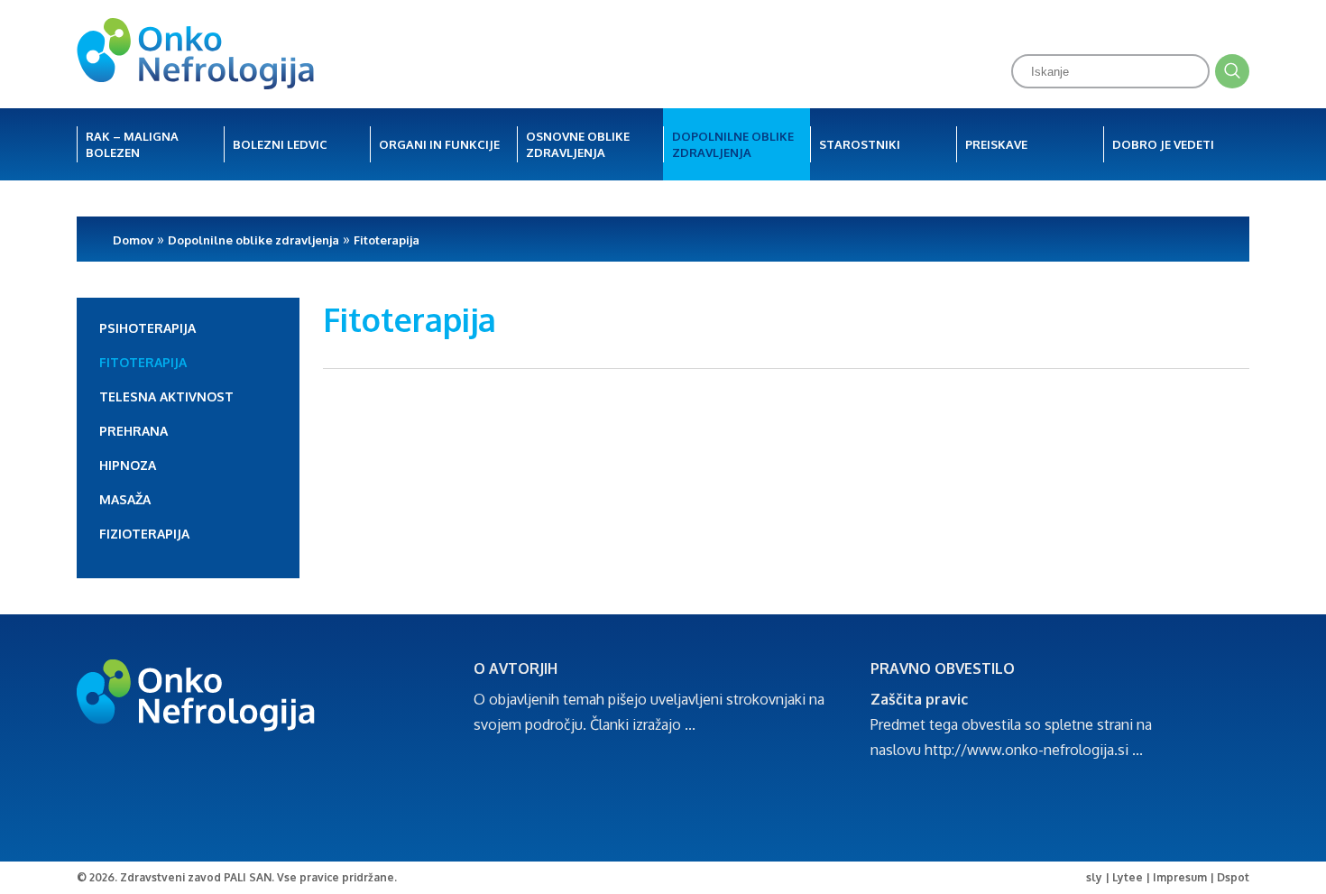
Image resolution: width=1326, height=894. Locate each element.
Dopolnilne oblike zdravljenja (253, 240)
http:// (946, 750)
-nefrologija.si (1083, 750)
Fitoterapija (386, 240)
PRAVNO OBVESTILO (942, 668)
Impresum (1180, 877)
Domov (133, 240)
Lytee (1127, 877)
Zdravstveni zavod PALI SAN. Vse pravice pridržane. (258, 877)
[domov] (195, 55)
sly (1094, 877)
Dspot (1233, 877)
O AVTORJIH (515, 668)
